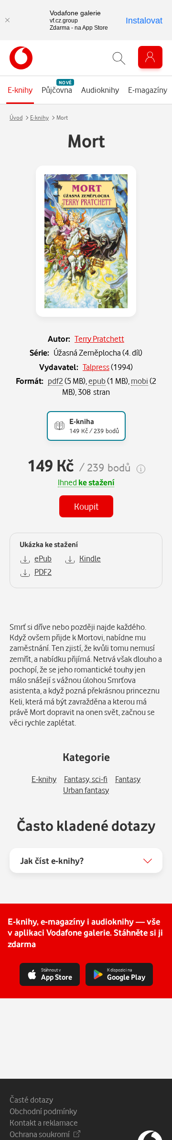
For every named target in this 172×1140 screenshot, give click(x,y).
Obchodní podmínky (43, 1111)
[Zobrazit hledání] (119, 58)
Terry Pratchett (99, 339)
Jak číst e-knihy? (52, 860)
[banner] (21, 57)
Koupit (86, 506)
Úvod (16, 117)
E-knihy (39, 117)
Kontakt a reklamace (44, 1123)
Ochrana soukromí (40, 1134)
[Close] (7, 20)
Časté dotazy (31, 1100)
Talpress (96, 367)
